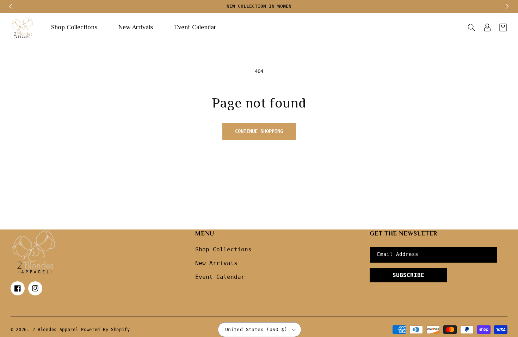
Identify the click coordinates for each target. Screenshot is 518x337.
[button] (471, 27)
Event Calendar (220, 277)
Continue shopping (259, 131)
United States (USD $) (256, 329)
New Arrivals (216, 263)
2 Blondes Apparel (55, 329)
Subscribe (408, 275)
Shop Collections (223, 249)
